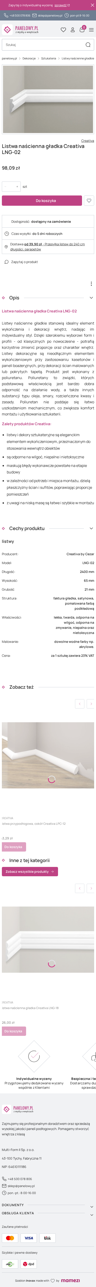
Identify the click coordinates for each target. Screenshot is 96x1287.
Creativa (87, 140)
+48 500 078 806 (20, 15)
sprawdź (61, 5)
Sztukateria (48, 58)
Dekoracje (29, 58)
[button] (88, 44)
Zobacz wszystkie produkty (27, 871)
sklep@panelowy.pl (50, 15)
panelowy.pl (9, 58)
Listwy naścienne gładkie (78, 58)
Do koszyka (46, 200)
